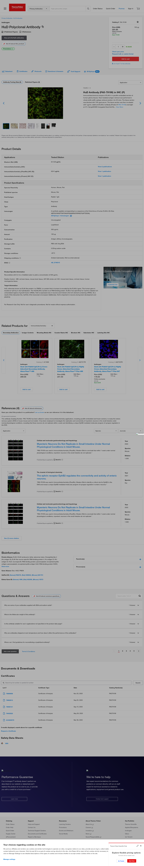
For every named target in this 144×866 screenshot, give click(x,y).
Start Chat (132, 861)
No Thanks (121, 861)
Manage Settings (9, 859)
